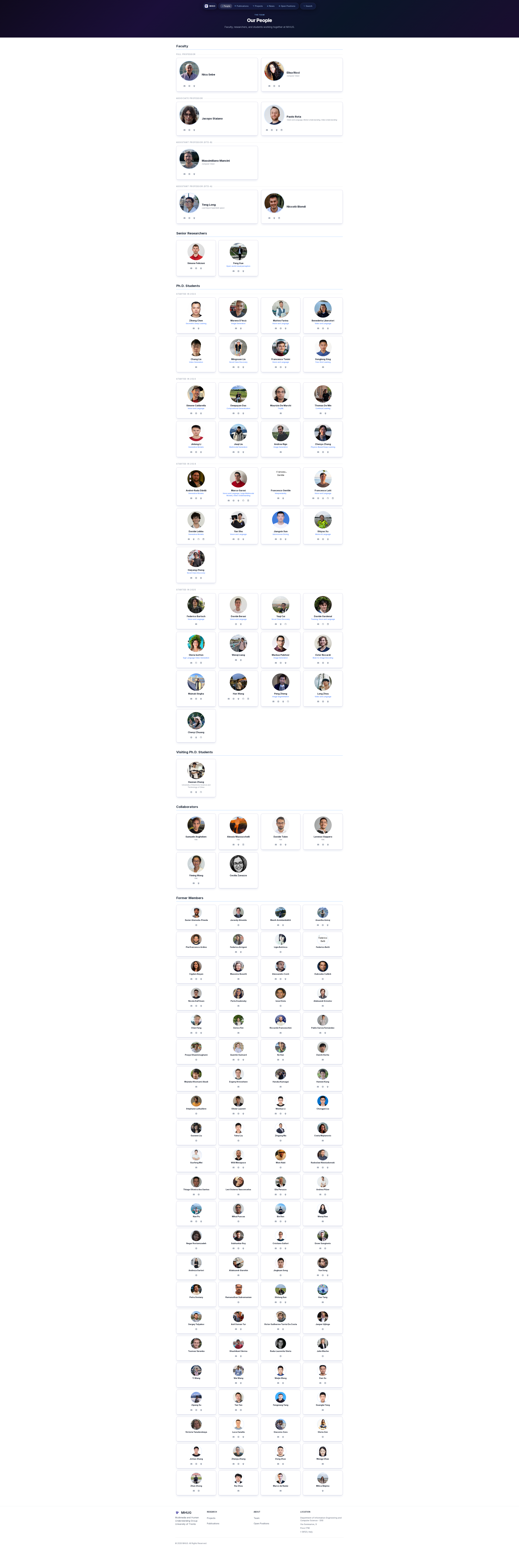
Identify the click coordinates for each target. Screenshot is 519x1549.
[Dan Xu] (323, 1375)
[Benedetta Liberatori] (323, 315)
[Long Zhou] (323, 689)
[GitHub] (243, 500)
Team (257, 1518)
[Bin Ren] (280, 1213)
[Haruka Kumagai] (280, 1079)
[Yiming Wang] (196, 870)
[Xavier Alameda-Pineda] (196, 917)
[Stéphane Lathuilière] (196, 1106)
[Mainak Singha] (196, 689)
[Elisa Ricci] (302, 74)
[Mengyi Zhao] (323, 1456)
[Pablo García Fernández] (323, 1025)
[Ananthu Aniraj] (323, 917)
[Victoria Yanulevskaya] (196, 1429)
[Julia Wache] (323, 1348)
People (227, 6)
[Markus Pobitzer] (280, 650)
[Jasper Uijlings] (323, 1321)
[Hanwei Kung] (323, 1079)
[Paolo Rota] (302, 118)
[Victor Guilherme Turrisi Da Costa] (280, 1321)
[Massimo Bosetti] (238, 971)
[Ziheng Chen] (196, 315)
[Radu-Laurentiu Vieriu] (280, 1348)
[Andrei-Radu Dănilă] (196, 486)
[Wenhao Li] (280, 1106)
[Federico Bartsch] (196, 611)
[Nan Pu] (196, 1213)
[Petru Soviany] (196, 1294)
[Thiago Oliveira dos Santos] (196, 1186)
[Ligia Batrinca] (280, 944)
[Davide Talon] (280, 832)
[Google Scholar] (194, 86)
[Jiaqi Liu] (238, 439)
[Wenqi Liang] (238, 650)
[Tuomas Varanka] (196, 1348)
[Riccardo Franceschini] (280, 1025)
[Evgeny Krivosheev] (238, 1079)
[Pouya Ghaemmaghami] (196, 1052)
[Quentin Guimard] (238, 1052)
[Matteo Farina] (280, 315)
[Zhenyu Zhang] (238, 1456)
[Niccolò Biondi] (302, 206)
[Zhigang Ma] (280, 1132)
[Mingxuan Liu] (238, 354)
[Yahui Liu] (238, 1132)
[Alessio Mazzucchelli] (238, 832)
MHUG (185, 1543)
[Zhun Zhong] (196, 1483)
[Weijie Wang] (280, 1375)
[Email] (184, 86)
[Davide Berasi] (238, 611)
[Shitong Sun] (280, 1294)
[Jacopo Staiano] (217, 118)
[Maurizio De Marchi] (280, 400)
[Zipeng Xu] (196, 1402)
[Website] (189, 86)
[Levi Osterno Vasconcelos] (238, 1186)
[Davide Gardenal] (323, 611)
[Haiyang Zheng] (196, 565)
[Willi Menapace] (238, 1159)
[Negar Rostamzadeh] (196, 1240)
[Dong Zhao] (280, 1456)
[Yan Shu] (238, 526)
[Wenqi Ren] (323, 1213)
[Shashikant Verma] (238, 1348)
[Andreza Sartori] (196, 1267)
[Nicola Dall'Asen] (196, 998)
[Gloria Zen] (323, 1429)
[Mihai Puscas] (238, 1213)
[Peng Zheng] (280, 689)
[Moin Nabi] (280, 1159)
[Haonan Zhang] (196, 778)
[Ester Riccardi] (323, 650)
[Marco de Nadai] (280, 1483)
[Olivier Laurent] (238, 1106)
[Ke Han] (280, 1052)
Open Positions (288, 6)
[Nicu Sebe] (217, 74)
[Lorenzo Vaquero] (323, 832)
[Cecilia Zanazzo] (238, 870)
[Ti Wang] (196, 1375)
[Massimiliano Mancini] (217, 162)
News (272, 6)
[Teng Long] (217, 206)
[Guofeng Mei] (196, 1159)
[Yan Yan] (238, 1402)
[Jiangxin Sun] (280, 526)
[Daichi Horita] (323, 1052)
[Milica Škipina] (323, 1483)
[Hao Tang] (323, 1294)
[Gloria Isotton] (196, 650)
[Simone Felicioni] (196, 258)
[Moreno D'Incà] (238, 315)
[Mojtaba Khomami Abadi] (196, 1079)
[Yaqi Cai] (280, 611)
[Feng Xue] (238, 258)
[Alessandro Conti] (280, 971)
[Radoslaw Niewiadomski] (323, 1159)
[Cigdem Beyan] (196, 971)
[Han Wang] (238, 689)
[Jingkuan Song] (280, 1267)
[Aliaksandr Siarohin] (238, 1267)
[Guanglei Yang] (323, 1402)
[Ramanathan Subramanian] (238, 1294)
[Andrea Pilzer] (323, 1186)
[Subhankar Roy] (238, 1240)
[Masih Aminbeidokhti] (280, 917)
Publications (243, 6)
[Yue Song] (323, 1267)
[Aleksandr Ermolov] (323, 998)
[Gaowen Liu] (196, 1132)
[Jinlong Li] (196, 439)
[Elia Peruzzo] (280, 1186)
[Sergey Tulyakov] (196, 1321)
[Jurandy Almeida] (238, 917)
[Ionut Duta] (280, 998)
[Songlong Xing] (323, 354)
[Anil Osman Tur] (238, 1321)
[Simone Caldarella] (196, 400)
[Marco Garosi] (238, 486)
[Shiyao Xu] (323, 526)
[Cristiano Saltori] (280, 1240)
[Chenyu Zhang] (323, 439)
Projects (259, 6)
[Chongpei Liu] (323, 1106)
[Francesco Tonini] (280, 354)
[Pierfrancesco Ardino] (196, 944)
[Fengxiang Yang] (280, 1402)
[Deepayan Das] (238, 400)
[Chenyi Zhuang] (196, 725)
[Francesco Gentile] (280, 486)
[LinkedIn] (281, 130)
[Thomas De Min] (323, 400)
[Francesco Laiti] (323, 486)
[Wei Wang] (238, 1375)
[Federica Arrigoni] (238, 944)
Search (309, 6)
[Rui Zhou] (238, 1483)
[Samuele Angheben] (196, 832)
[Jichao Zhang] (196, 1456)
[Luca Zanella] (238, 1429)
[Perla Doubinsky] (238, 998)
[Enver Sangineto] (323, 1240)
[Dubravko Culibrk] (323, 971)
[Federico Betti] (323, 944)
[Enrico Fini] (238, 1025)
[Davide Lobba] (196, 526)
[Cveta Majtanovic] (323, 1132)
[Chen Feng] (196, 1025)
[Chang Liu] (196, 354)
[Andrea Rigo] (280, 439)
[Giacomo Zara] (280, 1429)
